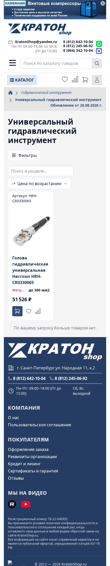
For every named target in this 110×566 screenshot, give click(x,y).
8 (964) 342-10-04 (78, 50)
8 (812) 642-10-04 (78, 41)
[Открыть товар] (31, 255)
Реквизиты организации (32, 456)
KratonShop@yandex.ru (36, 41)
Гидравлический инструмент (46, 92)
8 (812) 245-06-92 (78, 45)
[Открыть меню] (12, 62)
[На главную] (39, 29)
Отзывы (16, 478)
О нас (13, 417)
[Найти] (97, 63)
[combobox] (61, 63)
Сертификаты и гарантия (33, 471)
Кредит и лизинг (24, 464)
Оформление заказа (28, 449)
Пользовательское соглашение (39, 425)
